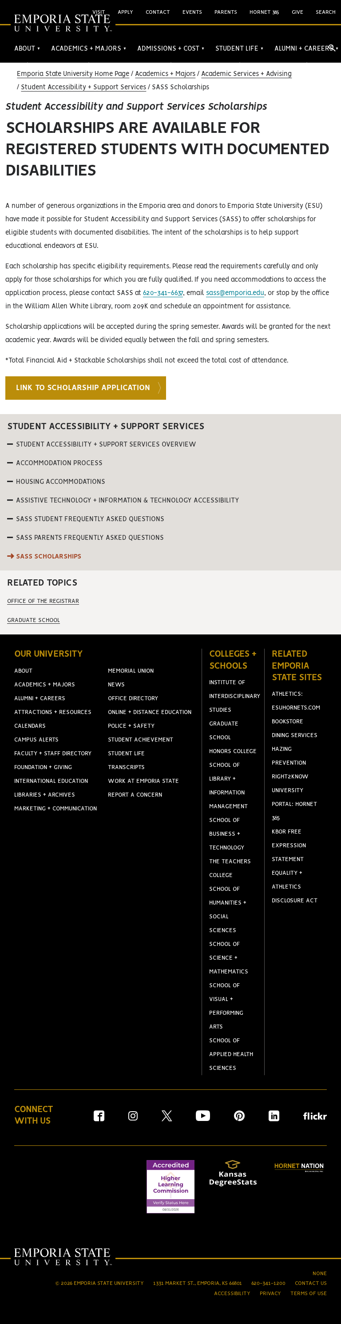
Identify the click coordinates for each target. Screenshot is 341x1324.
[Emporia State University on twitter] (167, 1119)
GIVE (297, 12)
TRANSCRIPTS (126, 767)
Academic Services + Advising (246, 74)
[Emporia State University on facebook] (99, 1119)
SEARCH (326, 12)
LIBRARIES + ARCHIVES (44, 795)
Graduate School (33, 620)
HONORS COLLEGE (233, 751)
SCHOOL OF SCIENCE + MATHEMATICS (228, 958)
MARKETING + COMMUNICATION (55, 809)
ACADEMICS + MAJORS (89, 49)
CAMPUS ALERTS (36, 740)
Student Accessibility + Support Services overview (106, 445)
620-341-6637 (163, 293)
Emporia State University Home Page (73, 74)
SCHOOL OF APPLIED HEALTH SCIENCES (231, 1054)
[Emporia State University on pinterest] (239, 1119)
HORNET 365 (264, 12)
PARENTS (225, 12)
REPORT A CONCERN (135, 795)
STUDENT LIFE (239, 49)
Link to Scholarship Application (83, 387)
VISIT (98, 12)
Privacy (270, 1293)
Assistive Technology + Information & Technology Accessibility (127, 501)
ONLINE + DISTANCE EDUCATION (149, 712)
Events (192, 12)
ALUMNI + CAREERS (306, 49)
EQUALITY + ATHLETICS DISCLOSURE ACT (294, 887)
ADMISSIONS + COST (171, 49)
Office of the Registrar (43, 601)
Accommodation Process (59, 463)
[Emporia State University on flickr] (315, 1118)
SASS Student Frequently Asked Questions (90, 519)
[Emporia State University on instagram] (133, 1119)
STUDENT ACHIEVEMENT (140, 740)
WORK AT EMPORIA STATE (143, 781)
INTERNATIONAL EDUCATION (51, 781)
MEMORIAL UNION (131, 671)
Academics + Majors (165, 74)
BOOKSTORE (287, 722)
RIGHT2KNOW (290, 777)
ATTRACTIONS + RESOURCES (52, 712)
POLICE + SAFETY (131, 726)
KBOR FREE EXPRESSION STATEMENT (289, 845)
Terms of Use (308, 1293)
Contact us (311, 1283)
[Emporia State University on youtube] (203, 1119)
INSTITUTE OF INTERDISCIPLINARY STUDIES (234, 696)
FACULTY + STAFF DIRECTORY (52, 754)
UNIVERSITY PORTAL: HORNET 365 (294, 804)
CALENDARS (30, 726)
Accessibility (232, 1293)
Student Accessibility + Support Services (83, 87)
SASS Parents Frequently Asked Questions (90, 538)
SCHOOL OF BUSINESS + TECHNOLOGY (226, 834)
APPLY (125, 12)
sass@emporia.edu (235, 293)
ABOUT (27, 49)
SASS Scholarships (48, 557)
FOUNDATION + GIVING (43, 767)
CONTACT (158, 12)
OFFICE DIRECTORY (133, 699)
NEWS (116, 685)
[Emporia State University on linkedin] (274, 1119)
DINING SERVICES (294, 735)
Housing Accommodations (60, 482)
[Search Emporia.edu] (332, 48)
